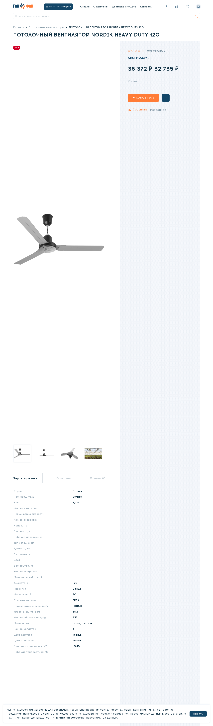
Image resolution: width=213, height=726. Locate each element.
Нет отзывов (156, 50)
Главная (18, 27)
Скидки (85, 6)
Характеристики (25, 478)
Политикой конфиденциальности (29, 717)
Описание (63, 478)
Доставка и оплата (124, 6)
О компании (100, 6)
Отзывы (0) (98, 478)
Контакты (146, 6)
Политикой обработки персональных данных (86, 717)
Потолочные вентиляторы (46, 27)
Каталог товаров (60, 6)
